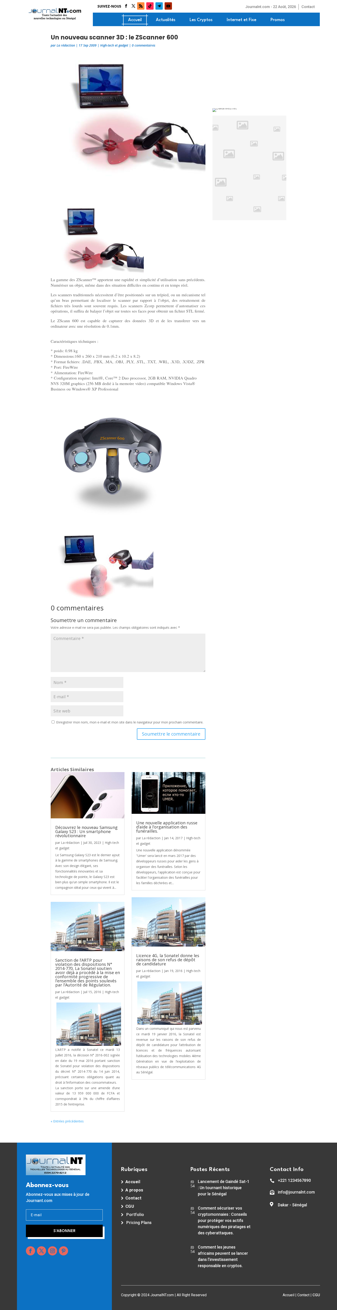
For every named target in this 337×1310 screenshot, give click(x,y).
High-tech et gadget (114, 45)
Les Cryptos (201, 20)
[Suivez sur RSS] (140, 6)
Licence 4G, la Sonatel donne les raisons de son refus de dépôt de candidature (167, 960)
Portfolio (135, 1214)
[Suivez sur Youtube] (168, 6)
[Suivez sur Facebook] (126, 6)
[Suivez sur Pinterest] (63, 1250)
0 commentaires (143, 45)
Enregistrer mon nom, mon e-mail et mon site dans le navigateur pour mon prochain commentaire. (129, 722)
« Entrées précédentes (67, 1121)
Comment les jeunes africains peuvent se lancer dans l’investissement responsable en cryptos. (223, 1256)
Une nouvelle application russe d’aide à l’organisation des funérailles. (166, 827)
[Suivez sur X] (133, 6)
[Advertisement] (128, 187)
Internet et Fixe (241, 20)
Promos (278, 20)
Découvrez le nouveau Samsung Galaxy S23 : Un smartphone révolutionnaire (86, 831)
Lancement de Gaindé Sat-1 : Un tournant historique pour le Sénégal (223, 1187)
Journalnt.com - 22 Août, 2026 (270, 7)
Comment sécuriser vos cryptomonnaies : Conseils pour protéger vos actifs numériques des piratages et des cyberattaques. (224, 1220)
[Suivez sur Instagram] (52, 1250)
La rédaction (66, 45)
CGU (316, 1295)
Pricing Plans (139, 1222)
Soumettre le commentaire (171, 734)
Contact (308, 7)
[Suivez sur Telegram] (159, 6)
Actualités (165, 20)
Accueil (135, 20)
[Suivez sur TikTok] (150, 6)
